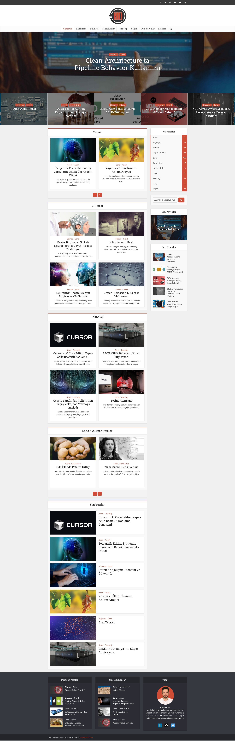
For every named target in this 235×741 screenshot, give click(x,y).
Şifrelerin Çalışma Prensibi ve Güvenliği (119, 571)
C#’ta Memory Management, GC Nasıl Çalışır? (164, 110)
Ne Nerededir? (124, 687)
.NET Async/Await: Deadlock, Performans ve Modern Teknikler (211, 112)
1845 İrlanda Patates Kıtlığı (73, 467)
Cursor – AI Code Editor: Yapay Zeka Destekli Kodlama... (73, 355)
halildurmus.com (87, 737)
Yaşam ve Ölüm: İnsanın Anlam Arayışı (121, 169)
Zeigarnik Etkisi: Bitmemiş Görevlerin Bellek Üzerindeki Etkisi (73, 171)
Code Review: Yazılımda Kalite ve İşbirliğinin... (174, 304)
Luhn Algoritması (24, 108)
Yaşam (76, 165)
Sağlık (134, 28)
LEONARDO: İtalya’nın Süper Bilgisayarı (121, 355)
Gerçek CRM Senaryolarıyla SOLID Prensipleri (117, 110)
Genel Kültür (108, 28)
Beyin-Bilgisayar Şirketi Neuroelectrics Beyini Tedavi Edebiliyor (73, 245)
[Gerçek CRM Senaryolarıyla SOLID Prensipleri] (160, 269)
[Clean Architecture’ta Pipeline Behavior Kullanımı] (160, 257)
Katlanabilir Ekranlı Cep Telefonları (76, 713)
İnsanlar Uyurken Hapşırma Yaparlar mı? (123, 702)
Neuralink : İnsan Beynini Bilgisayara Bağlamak (73, 294)
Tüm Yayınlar (148, 28)
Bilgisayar (113, 54)
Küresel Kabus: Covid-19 (75, 690)
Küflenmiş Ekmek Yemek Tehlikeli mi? (74, 724)
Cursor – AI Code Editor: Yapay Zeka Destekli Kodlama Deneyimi (120, 520)
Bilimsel (94, 28)
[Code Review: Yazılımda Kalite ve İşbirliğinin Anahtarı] (160, 304)
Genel (123, 54)
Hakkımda (81, 28)
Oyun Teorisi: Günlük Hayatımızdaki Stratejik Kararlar (71, 112)
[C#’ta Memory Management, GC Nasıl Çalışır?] (160, 280)
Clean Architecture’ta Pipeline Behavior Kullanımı (117, 64)
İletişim (162, 28)
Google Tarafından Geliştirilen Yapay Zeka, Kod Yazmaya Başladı (73, 404)
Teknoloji (123, 28)
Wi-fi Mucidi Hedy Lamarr (121, 467)
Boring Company (121, 400)
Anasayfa (67, 28)
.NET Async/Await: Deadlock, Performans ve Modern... (175, 292)
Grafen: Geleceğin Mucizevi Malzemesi (121, 294)
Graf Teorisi (107, 622)
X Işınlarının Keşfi (121, 242)
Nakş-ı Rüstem (119, 690)
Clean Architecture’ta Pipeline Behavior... (169, 227)
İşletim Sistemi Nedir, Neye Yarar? (75, 702)
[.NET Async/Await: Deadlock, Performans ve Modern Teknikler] (160, 291)
